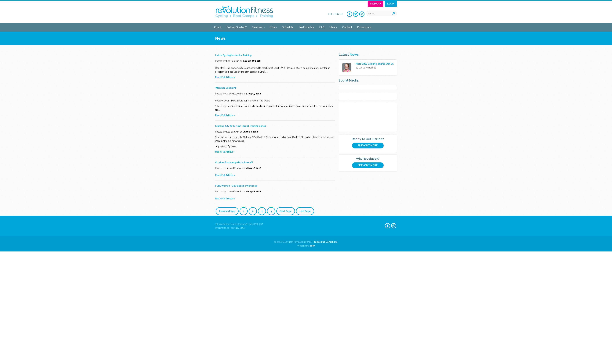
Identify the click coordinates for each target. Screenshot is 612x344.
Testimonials (306, 27)
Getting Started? (236, 27)
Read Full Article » (225, 77)
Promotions (364, 27)
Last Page (305, 211)
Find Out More (368, 145)
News (333, 27)
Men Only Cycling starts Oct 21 (375, 63)
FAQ (321, 27)
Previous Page (227, 211)
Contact (347, 27)
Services (257, 27)
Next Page (285, 211)
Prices (273, 27)
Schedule (287, 27)
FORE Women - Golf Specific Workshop (236, 186)
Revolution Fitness (244, 11)
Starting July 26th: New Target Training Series (240, 126)
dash (312, 245)
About (217, 27)
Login (390, 3)
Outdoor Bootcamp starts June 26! (234, 162)
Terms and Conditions (325, 242)
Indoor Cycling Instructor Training (233, 55)
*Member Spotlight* (226, 88)
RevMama (375, 3)
